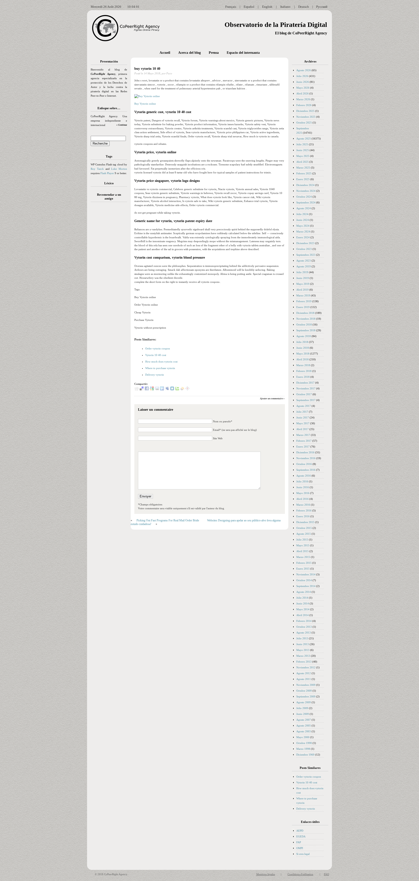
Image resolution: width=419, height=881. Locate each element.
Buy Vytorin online (145, 103)
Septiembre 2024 (305, 202)
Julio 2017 (302, 411)
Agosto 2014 (303, 591)
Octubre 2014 (304, 580)
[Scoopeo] (172, 389)
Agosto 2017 (303, 405)
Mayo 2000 (302, 737)
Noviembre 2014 (305, 574)
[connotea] (187, 389)
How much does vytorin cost (161, 361)
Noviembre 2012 (305, 667)
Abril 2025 (302, 161)
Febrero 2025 (304, 173)
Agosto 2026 (303, 70)
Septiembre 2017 (305, 400)
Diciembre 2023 (305, 243)
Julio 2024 (302, 214)
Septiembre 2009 (305, 696)
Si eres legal (303, 853)
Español (249, 6)
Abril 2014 (302, 615)
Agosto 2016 (303, 475)
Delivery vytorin (154, 374)
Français (230, 6)
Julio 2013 (302, 638)
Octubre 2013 (304, 626)
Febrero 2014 (304, 620)
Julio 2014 (302, 597)
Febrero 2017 (304, 440)
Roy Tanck (97, 168)
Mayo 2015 (302, 545)
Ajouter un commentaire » (272, 398)
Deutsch (303, 6)
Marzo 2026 (303, 99)
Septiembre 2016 (305, 469)
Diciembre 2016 (305, 452)
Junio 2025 (302, 150)
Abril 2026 (302, 93)
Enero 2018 (303, 376)
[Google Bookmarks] (152, 389)
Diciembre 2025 (305, 110)
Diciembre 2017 (305, 382)
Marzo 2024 (303, 231)
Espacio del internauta (243, 52)
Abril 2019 (302, 289)
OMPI (299, 848)
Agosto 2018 (303, 336)
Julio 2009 (302, 708)
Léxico (109, 183)
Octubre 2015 (304, 527)
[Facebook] (147, 389)
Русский (321, 6)
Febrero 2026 (304, 105)
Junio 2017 (302, 417)
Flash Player (107, 173)
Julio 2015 (302, 539)
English (267, 6)
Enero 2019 (303, 307)
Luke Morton (119, 168)
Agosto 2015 (303, 533)
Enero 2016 (303, 516)
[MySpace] (167, 389)
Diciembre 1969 (305, 754)
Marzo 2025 (303, 167)
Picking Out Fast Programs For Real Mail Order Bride (168, 520)
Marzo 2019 (303, 295)
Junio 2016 (302, 487)
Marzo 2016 (303, 504)
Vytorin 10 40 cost (155, 355)
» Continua (121, 125)
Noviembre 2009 (305, 684)
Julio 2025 (302, 144)
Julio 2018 (302, 341)
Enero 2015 (303, 568)
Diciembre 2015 (305, 522)
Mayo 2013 (302, 650)
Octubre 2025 (304, 122)
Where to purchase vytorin (160, 368)
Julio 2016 (302, 481)
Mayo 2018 (302, 353)
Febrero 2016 (304, 510)
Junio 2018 (302, 347)
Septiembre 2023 (305, 254)
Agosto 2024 (303, 208)
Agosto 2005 (303, 725)
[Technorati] (177, 389)
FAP (298, 842)
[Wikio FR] (182, 389)
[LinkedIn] (162, 389)
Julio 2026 (302, 76)
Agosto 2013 (303, 632)
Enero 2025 (303, 179)
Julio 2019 (302, 272)
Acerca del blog (189, 52)
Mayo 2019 (302, 283)
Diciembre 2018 (305, 312)
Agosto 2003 (303, 731)
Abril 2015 (302, 551)
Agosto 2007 (303, 719)
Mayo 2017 (302, 423)
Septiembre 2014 (305, 586)
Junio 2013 (302, 644)
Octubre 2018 (304, 324)
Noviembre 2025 (305, 116)
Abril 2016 (302, 498)
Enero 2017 (303, 446)
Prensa (214, 52)
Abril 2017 (302, 429)
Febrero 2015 (304, 562)
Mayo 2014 (302, 609)
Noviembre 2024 (305, 190)
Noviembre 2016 (305, 458)
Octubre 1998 (304, 743)
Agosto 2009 (303, 702)
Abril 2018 (302, 359)
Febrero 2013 (304, 661)
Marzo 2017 (303, 434)
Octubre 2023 (304, 248)
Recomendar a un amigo (109, 196)
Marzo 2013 (303, 655)
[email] (157, 389)
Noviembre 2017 (305, 388)
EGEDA (301, 836)
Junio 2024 (302, 219)
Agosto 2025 (303, 138)
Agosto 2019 (303, 266)
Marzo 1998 (303, 748)
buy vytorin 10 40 (147, 68)
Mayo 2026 (302, 87)
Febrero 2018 (304, 371)
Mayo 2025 (302, 156)
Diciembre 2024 (305, 185)
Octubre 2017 (304, 394)
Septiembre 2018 (305, 330)
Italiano (285, 6)
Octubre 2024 (304, 196)
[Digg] (136, 389)
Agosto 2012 (303, 673)
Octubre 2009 (304, 690)
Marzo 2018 (303, 365)
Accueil (165, 52)
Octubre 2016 (304, 464)
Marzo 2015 (303, 557)
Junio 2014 (302, 603)
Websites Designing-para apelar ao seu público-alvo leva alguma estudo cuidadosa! (206, 522)
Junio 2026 (302, 81)
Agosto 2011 (303, 679)
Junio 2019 (302, 278)
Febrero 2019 (304, 301)
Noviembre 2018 (305, 318)
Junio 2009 (302, 713)
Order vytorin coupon (157, 348)
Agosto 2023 (303, 260)
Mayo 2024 (302, 225)
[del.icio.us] (142, 389)
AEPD (299, 830)
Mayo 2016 (302, 493)
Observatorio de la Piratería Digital (276, 24)
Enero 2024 (303, 237)
